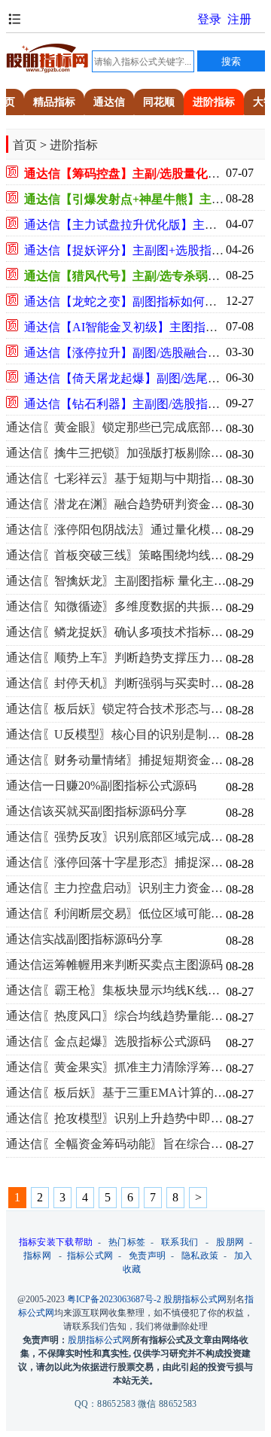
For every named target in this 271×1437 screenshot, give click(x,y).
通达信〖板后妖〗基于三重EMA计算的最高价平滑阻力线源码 (116, 1093)
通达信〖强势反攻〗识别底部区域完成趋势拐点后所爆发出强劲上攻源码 (116, 837)
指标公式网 (90, 1255)
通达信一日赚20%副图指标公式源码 (101, 786)
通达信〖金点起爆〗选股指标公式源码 (108, 1042)
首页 (25, 145)
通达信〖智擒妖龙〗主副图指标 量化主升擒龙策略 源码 (116, 581)
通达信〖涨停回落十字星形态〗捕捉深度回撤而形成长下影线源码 (116, 863)
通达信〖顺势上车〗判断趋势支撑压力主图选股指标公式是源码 (116, 658)
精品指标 (54, 102)
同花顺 (159, 102)
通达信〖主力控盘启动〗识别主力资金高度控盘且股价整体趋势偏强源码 (116, 888)
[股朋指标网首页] (47, 70)
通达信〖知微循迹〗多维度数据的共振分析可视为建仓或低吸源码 (116, 607)
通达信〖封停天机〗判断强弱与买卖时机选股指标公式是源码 (116, 683)
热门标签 (126, 1242)
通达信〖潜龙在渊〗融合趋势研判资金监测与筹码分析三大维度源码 (116, 504)
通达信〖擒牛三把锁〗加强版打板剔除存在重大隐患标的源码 (116, 453)
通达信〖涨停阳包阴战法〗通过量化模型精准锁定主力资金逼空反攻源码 (116, 530)
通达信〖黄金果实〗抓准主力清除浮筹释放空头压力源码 (116, 1067)
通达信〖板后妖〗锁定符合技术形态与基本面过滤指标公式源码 (116, 709)
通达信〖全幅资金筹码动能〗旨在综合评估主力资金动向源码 (116, 1144)
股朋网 (230, 1242)
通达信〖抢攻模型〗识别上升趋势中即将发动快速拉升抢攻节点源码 (116, 1119)
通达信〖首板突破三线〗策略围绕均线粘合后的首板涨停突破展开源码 (116, 556)
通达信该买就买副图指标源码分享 (96, 811)
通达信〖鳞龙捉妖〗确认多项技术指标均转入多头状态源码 (116, 632)
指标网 (37, 1255)
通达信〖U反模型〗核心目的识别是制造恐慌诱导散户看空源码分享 (116, 735)
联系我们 (179, 1242)
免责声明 (147, 1255)
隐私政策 (199, 1255)
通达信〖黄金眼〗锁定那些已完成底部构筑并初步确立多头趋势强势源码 (116, 428)
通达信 (109, 102)
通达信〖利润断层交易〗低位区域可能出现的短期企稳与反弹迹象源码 (116, 914)
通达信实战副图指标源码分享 (84, 939)
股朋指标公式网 (195, 1299)
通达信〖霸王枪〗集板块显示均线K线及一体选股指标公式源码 (116, 991)
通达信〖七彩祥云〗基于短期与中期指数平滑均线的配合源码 (116, 479)
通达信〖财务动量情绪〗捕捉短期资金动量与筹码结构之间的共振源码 (116, 760)
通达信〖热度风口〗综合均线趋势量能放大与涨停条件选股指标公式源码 (116, 1016)
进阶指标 (214, 102)
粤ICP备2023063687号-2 (114, 1299)
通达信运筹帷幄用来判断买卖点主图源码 (114, 965)
